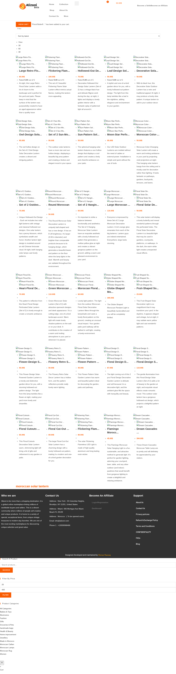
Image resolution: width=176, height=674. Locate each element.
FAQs (138, 538)
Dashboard (97, 508)
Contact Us (54, 16)
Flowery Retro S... (59, 361)
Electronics (4, 615)
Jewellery (4, 638)
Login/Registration (100, 502)
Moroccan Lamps (7, 648)
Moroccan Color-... (148, 134)
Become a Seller (144, 6)
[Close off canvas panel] (2, 663)
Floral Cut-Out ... (58, 428)
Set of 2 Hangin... (88, 204)
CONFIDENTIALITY (143, 532)
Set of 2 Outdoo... (30, 204)
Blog (138, 544)
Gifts (2, 621)
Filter (6, 595)
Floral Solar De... (147, 204)
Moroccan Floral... (89, 288)
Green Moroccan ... (60, 288)
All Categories (5, 609)
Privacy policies (142, 514)
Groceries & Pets (7, 625)
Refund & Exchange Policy (147, 520)
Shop (52, 10)
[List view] (18, 32)
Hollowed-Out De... (89, 70)
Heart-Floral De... (29, 288)
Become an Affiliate (159, 6)
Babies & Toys (5, 612)
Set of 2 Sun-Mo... (59, 134)
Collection (63, 4)
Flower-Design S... (30, 361)
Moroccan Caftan (7, 644)
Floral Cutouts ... (29, 428)
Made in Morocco (7, 641)
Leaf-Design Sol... (118, 70)
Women (3, 654)
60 (19, 49)
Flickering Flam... (59, 70)
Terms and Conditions (145, 526)
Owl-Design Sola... (30, 134)
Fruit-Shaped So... (148, 288)
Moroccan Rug (6, 651)
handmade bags (6, 628)
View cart (23, 24)
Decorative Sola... (147, 70)
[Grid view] (16, 32)
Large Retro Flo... (29, 70)
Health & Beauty (6, 631)
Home (51, 4)
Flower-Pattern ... (88, 361)
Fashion (3, 618)
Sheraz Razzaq (104, 555)
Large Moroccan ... (118, 204)
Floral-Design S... (147, 361)
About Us (63, 10)
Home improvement (8, 634)
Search (6, 570)
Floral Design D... (117, 361)
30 (19, 45)
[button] (77, 3)
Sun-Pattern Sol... (88, 134)
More (66, 16)
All (19, 52)
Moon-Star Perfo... (118, 134)
